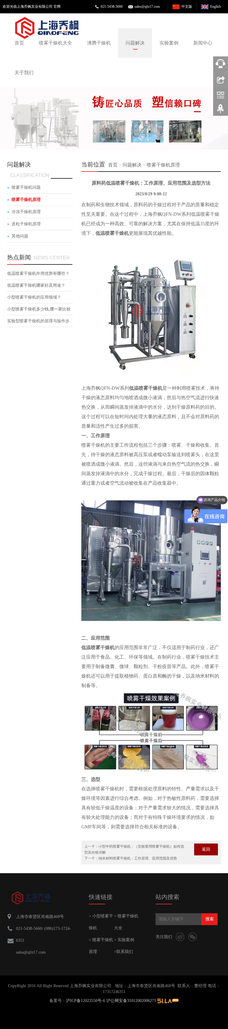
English (215, 6)
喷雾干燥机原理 (163, 164)
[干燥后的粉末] (114, 119)
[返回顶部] (220, 110)
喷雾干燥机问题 (26, 187)
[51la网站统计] (168, 1000)
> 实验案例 (124, 940)
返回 (206, 849)
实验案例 (168, 42)
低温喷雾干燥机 (112, 233)
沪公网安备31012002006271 (131, 1000)
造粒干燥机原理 (26, 224)
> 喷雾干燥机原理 (101, 946)
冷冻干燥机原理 (26, 212)
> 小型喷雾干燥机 (101, 922)
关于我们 (24, 72)
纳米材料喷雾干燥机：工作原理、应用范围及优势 (138, 858)
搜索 (209, 919)
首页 (19, 42)
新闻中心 (202, 42)
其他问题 (20, 236)
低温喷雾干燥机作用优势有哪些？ (38, 273)
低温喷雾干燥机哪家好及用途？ (36, 285)
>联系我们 (123, 951)
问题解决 (135, 42)
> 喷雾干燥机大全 (126, 922)
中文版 (186, 6)
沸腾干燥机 (99, 42)
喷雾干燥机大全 (55, 42)
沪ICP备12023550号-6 (85, 1000)
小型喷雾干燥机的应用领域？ (34, 297)
